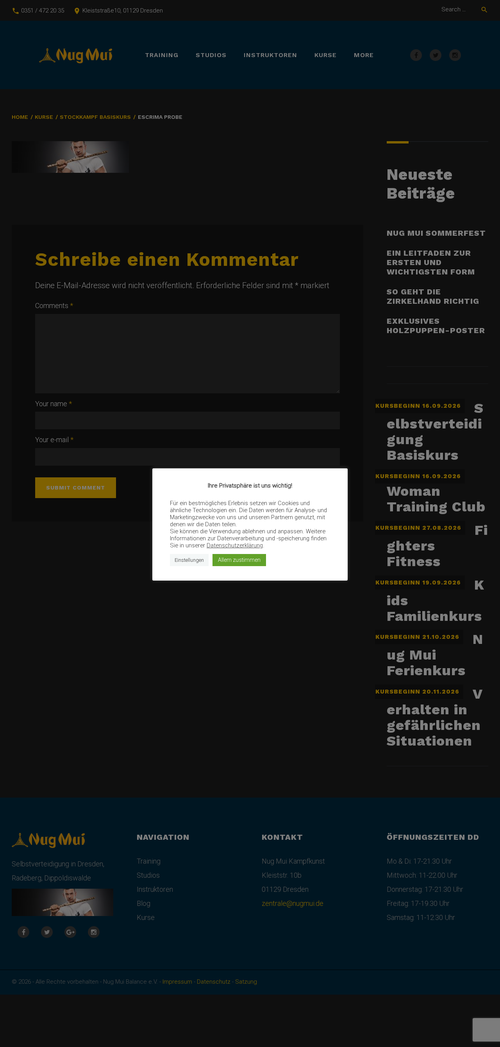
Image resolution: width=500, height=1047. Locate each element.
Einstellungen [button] (189, 560)
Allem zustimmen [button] (239, 560)
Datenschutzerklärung (235, 545)
